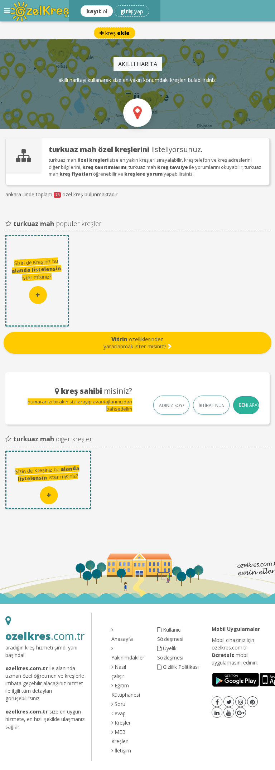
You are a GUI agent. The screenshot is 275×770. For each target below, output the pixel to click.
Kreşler (122, 722)
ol (96, 11)
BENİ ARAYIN (249, 405)
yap (131, 11)
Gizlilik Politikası (180, 666)
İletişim (122, 750)
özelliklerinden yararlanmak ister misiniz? (135, 342)
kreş (117, 32)
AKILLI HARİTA (137, 64)
